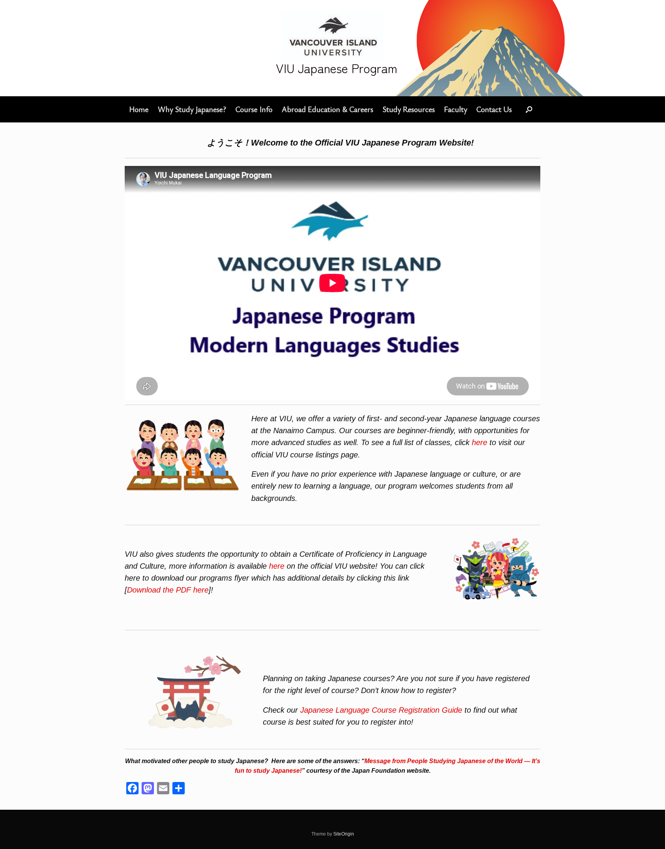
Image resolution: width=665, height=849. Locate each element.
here (479, 442)
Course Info (254, 109)
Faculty (455, 109)
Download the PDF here (168, 590)
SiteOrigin (343, 834)
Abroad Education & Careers (327, 109)
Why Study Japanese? (192, 109)
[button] (529, 109)
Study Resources (409, 109)
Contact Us (494, 109)
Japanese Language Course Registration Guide (381, 710)
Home (139, 109)
